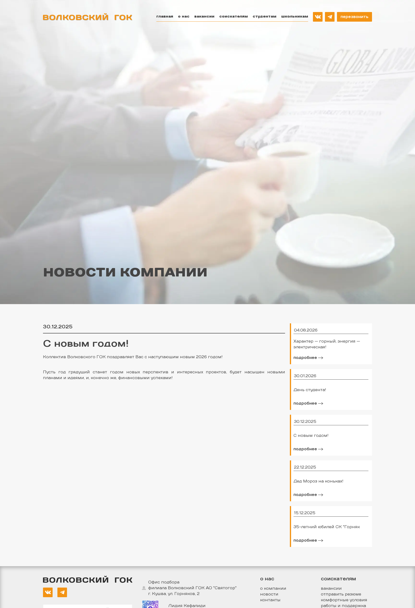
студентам (264, 16)
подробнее (305, 358)
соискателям (233, 16)
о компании (273, 588)
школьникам (294, 16)
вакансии (204, 16)
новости (269, 594)
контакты (270, 600)
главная (164, 16)
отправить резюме (341, 594)
